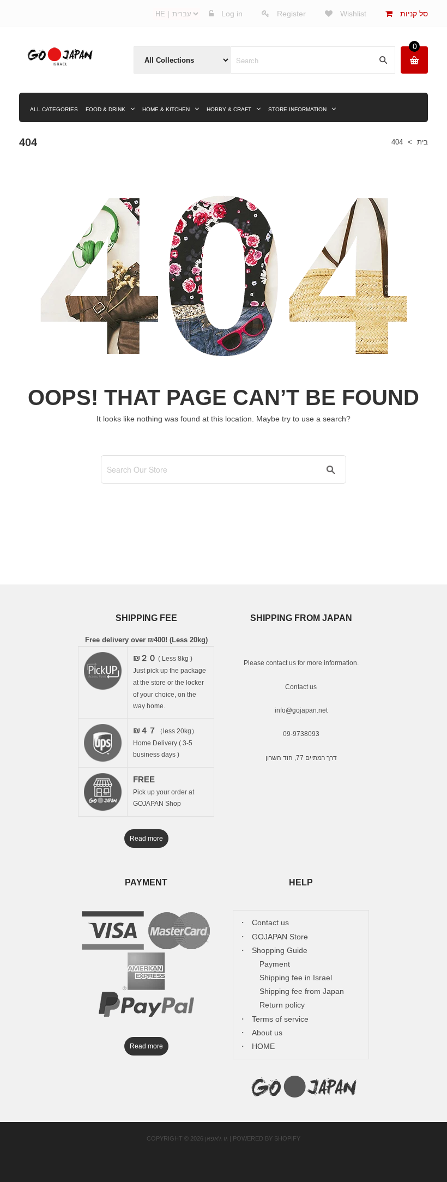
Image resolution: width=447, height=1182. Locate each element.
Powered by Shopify (266, 1138)
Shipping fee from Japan (301, 991)
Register (291, 13)
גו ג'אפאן (216, 1138)
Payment (274, 964)
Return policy (282, 1004)
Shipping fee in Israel (295, 977)
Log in (232, 13)
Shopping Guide (279, 950)
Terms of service (280, 1019)
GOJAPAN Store (280, 936)
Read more (146, 838)
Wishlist (352, 13)
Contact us (301, 687)
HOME (263, 1046)
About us (267, 1032)
